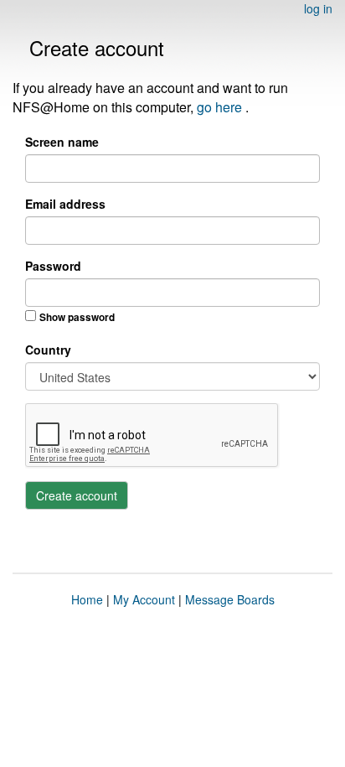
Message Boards (230, 599)
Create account (76, 495)
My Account (144, 599)
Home (87, 599)
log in (318, 8)
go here (221, 107)
